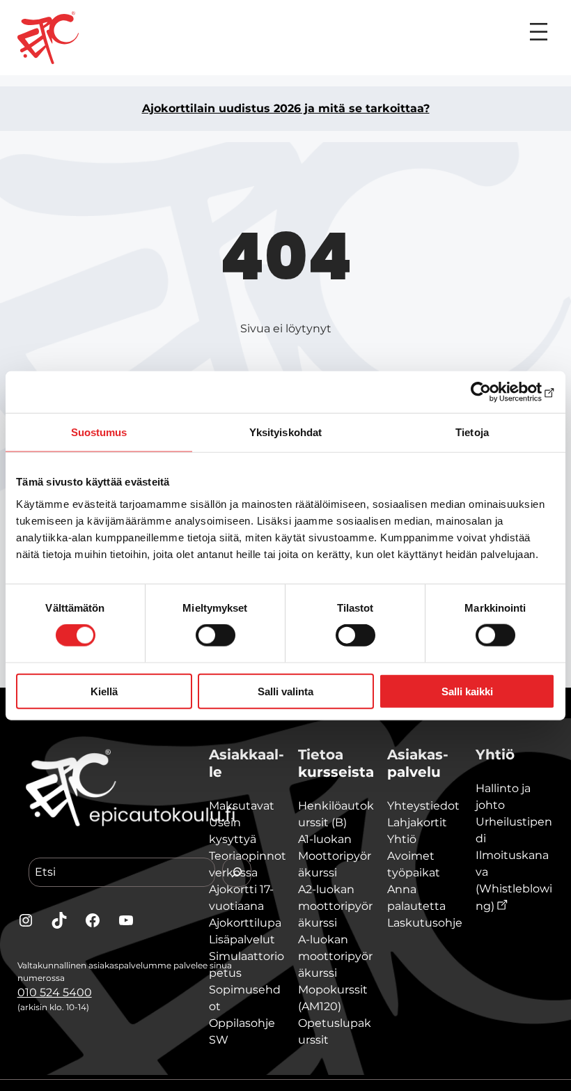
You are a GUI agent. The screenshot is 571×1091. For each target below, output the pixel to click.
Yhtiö (401, 839)
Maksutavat (241, 805)
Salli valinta (285, 691)
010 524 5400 (54, 992)
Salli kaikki (467, 691)
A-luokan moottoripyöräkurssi (335, 956)
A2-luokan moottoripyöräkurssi (335, 906)
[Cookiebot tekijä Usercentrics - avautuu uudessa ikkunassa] (494, 392)
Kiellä (104, 691)
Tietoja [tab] (472, 432)
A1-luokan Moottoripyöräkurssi (334, 856)
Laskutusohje (424, 922)
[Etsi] (236, 872)
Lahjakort (413, 822)
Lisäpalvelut (242, 939)
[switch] (215, 635)
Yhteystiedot (423, 805)
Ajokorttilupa (245, 922)
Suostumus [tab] (99, 432)
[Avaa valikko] (539, 32)
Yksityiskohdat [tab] (285, 432)
